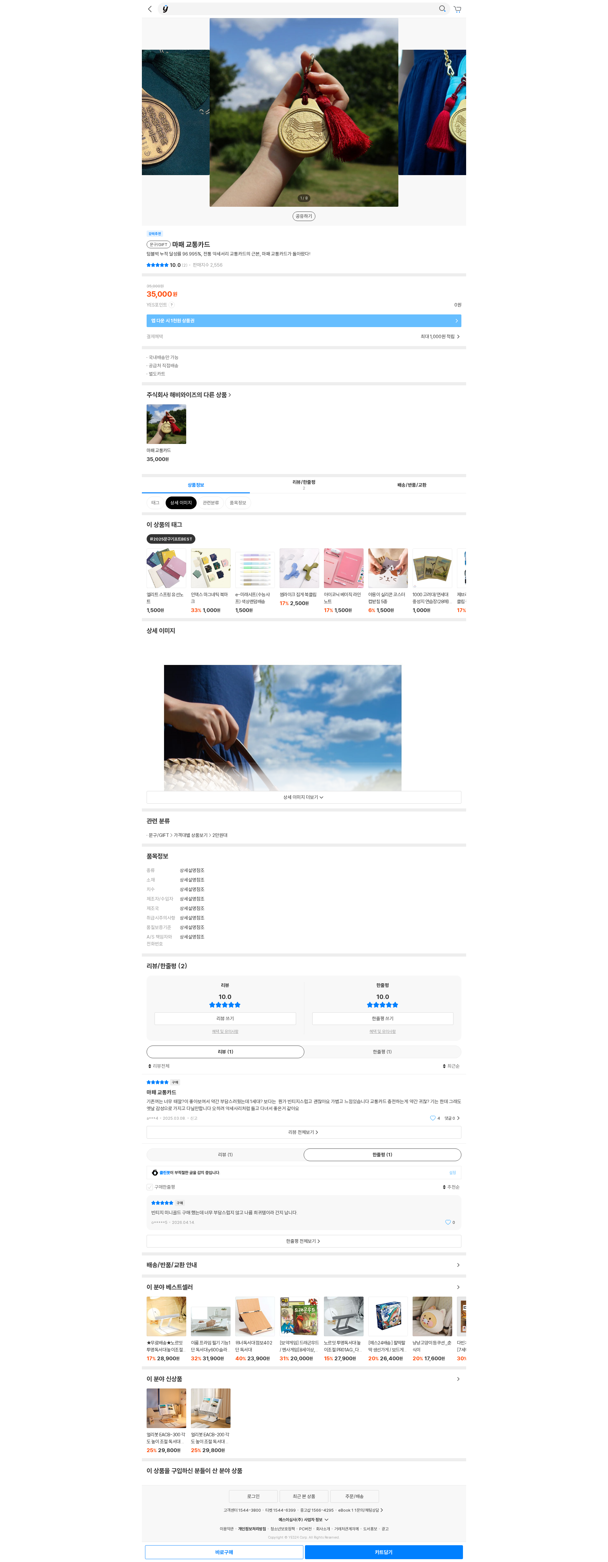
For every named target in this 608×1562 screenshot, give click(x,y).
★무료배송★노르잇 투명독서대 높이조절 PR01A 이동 (166, 1329)
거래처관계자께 (346, 1528)
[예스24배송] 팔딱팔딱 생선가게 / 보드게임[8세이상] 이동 (388, 1329)
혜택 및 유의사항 (225, 1031)
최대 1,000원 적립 (438, 336)
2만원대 (219, 835)
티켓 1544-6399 (280, 1510)
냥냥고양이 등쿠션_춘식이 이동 (432, 1329)
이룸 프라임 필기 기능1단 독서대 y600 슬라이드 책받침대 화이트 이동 (211, 1334)
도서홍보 (370, 1528)
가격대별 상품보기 (191, 835)
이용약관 (227, 1528)
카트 (458, 9)
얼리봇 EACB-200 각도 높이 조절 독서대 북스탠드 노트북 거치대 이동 (211, 1420)
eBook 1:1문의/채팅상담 (358, 1510)
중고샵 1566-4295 (317, 1510)
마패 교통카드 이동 (166, 436)
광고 (385, 1528)
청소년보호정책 (282, 1528)
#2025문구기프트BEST (171, 538)
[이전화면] (150, 9)
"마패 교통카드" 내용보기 (304, 1100)
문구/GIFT (159, 835)
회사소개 (323, 1528)
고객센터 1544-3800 (242, 1510)
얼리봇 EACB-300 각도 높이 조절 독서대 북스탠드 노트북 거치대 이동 (166, 1420)
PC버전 (305, 1528)
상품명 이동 (166, 580)
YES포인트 (157, 305)
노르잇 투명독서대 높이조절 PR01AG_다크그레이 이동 (344, 1329)
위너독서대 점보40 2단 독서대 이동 (255, 1329)
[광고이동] (442, 9)
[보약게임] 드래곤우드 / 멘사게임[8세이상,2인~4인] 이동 (299, 1329)
